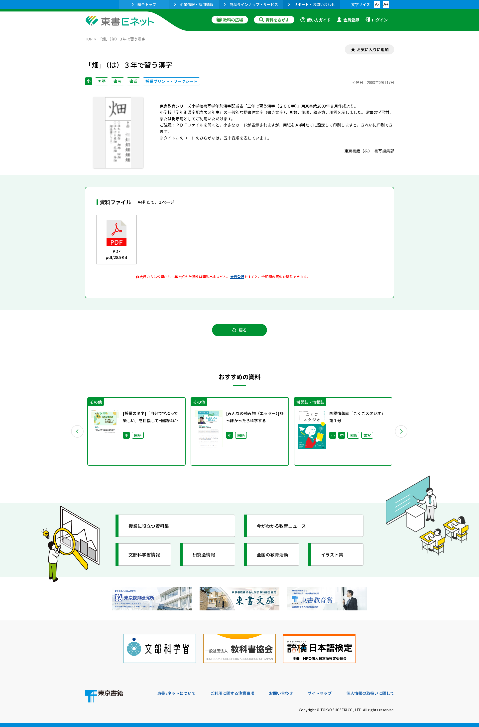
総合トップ (146, 4)
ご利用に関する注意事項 (232, 693)
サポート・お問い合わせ (314, 4)
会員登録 (351, 20)
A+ (385, 4)
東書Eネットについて (176, 693)
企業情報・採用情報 (197, 4)
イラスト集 (332, 554)
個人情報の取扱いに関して (370, 693)
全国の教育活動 (272, 554)
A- (377, 4)
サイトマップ (320, 693)
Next (401, 431)
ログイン (380, 20)
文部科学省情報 (144, 554)
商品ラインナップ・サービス (254, 4)
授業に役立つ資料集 (148, 526)
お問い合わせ (281, 693)
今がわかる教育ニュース (281, 526)
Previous (77, 431)
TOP (89, 38)
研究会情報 (204, 554)
